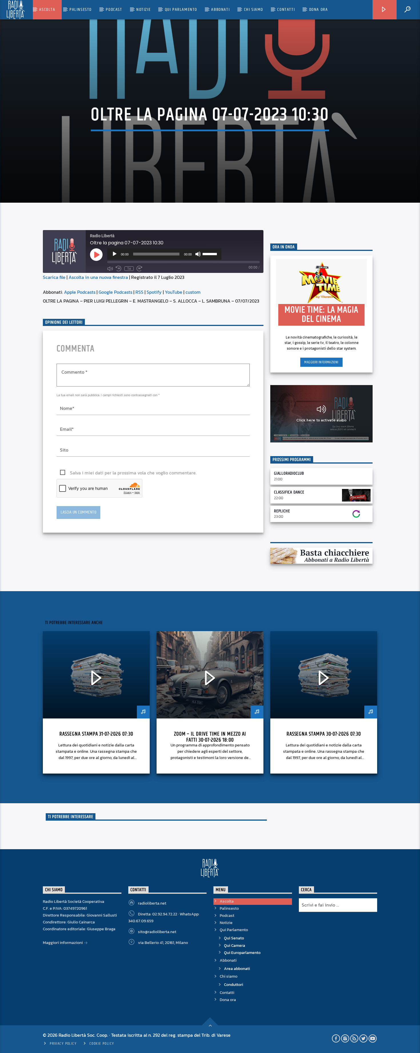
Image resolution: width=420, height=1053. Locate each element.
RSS (139, 292)
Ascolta (47, 9)
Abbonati (220, 9)
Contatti (286, 9)
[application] (164, 254)
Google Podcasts (115, 292)
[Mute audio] (110, 268)
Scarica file (54, 277)
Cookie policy (101, 1043)
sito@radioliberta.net (157, 932)
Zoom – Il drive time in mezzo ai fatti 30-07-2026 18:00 (210, 737)
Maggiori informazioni (321, 362)
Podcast (114, 9)
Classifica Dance (289, 492)
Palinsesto (80, 9)
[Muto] (198, 254)
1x (129, 269)
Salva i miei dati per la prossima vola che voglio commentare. (133, 472)
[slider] (211, 253)
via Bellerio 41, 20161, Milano (163, 943)
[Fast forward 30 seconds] (139, 268)
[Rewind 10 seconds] (118, 268)
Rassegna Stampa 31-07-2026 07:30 (96, 734)
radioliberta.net (152, 903)
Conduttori (233, 985)
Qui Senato (234, 938)
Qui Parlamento (181, 9)
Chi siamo (253, 9)
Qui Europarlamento (242, 953)
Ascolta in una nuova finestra (98, 277)
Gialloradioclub (289, 473)
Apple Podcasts (79, 292)
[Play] (114, 254)
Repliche (282, 511)
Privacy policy (63, 1043)
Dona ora (318, 9)
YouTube (173, 292)
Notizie (143, 9)
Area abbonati (237, 969)
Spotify (154, 292)
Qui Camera (234, 946)
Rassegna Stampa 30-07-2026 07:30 (324, 734)
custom (193, 292)
